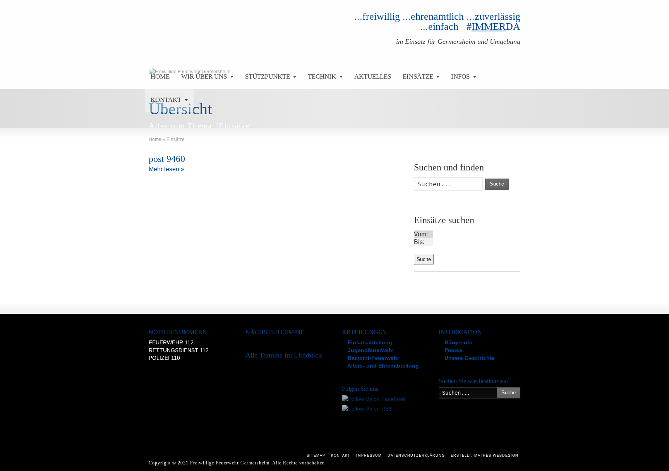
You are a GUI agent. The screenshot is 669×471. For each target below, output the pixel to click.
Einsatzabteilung (369, 342)
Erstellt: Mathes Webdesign (484, 455)
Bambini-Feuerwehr (372, 358)
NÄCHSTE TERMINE (274, 332)
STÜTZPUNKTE (267, 76)
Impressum (369, 455)
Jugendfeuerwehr (370, 350)
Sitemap (316, 455)
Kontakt (340, 455)
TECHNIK (322, 76)
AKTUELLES (372, 76)
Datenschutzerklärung (416, 455)
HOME (160, 76)
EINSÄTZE (418, 76)
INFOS (460, 76)
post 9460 (167, 159)
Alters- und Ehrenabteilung (382, 366)
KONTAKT (166, 99)
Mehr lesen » (166, 169)
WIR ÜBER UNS (204, 76)
